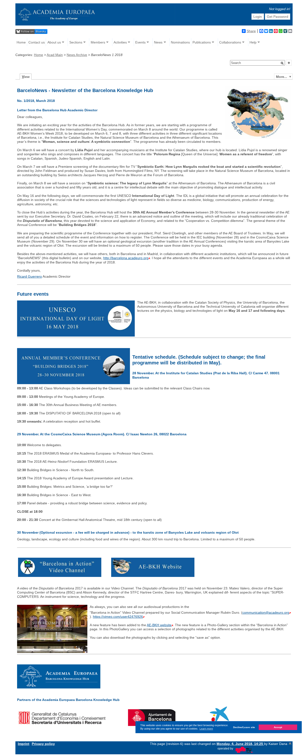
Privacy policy (43, 744)
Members (98, 42)
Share (251, 31)
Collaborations (230, 42)
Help (253, 42)
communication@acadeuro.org (265, 612)
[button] (282, 63)
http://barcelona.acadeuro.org (125, 258)
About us (54, 42)
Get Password (277, 17)
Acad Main (55, 55)
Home (21, 42)
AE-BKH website (159, 625)
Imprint (23, 744)
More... (281, 77)
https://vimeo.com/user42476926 (118, 617)
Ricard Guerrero (29, 276)
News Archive (77, 55)
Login (257, 17)
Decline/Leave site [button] (244, 727)
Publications (201, 42)
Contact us (36, 42)
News (158, 42)
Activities (120, 42)
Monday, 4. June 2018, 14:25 (240, 744)
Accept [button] (278, 727)
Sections (75, 42)
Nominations (180, 42)
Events (140, 42)
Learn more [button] (206, 728)
